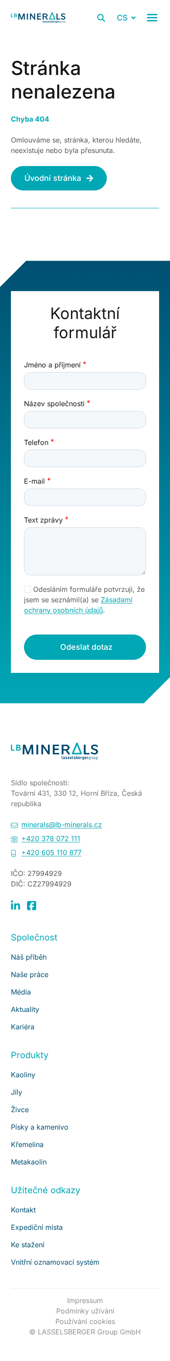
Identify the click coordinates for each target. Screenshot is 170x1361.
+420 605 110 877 (51, 852)
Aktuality (25, 1009)
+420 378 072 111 (50, 838)
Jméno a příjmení (52, 364)
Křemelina (27, 1144)
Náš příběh (29, 957)
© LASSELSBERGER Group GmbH (85, 1331)
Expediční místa (37, 1227)
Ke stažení (27, 1244)
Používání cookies (85, 1321)
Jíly (16, 1092)
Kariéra (22, 1026)
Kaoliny (23, 1074)
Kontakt (23, 1209)
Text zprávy (43, 520)
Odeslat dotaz (86, 647)
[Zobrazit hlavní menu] (152, 17)
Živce (20, 1109)
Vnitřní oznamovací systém (55, 1262)
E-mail (34, 481)
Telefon (36, 442)
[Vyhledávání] (101, 18)
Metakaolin (29, 1161)
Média (21, 992)
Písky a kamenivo (39, 1127)
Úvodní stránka (52, 178)
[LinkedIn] (15, 905)
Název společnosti (54, 403)
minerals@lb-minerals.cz (61, 824)
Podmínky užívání (85, 1311)
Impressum (85, 1300)
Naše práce (29, 974)
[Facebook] (31, 905)
